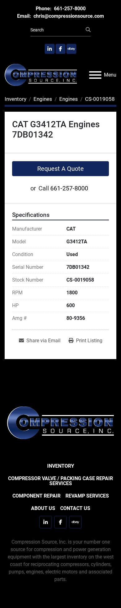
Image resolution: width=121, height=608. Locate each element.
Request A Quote (60, 168)
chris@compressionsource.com (68, 16)
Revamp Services (87, 496)
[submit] (88, 30)
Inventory (60, 466)
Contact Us (75, 508)
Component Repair (36, 496)
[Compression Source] (60, 422)
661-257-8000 (69, 9)
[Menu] (95, 75)
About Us (43, 508)
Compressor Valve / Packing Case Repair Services (60, 480)
